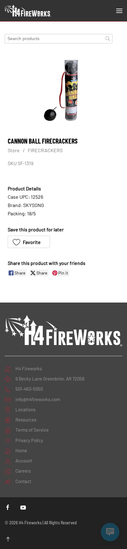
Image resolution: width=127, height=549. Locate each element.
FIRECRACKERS (45, 150)
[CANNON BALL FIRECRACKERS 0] (63, 90)
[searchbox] (59, 38)
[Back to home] (28, 11)
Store (14, 150)
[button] (119, 11)
